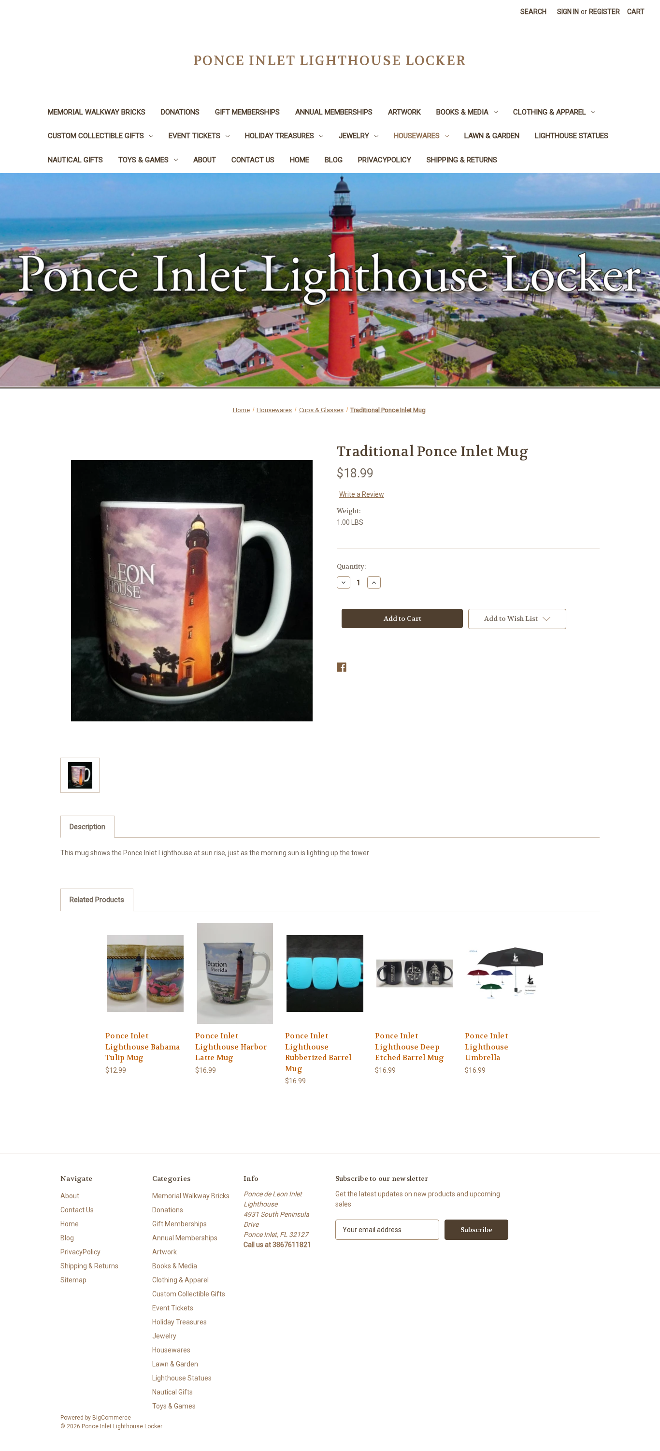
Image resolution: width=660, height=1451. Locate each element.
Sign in (568, 11)
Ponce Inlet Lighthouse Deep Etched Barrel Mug (409, 1047)
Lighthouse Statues (571, 135)
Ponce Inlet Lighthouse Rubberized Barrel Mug (318, 1052)
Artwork (404, 112)
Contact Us (252, 160)
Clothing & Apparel (549, 112)
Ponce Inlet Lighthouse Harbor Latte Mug (231, 1047)
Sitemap (73, 1280)
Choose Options (325, 981)
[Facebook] (341, 667)
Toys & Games (143, 160)
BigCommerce (111, 1417)
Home (299, 160)
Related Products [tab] (97, 899)
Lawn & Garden (491, 135)
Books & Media (462, 112)
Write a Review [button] (361, 494)
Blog (334, 160)
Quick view (145, 965)
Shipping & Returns (462, 160)
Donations (180, 112)
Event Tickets (194, 135)
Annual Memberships (334, 112)
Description (87, 826)
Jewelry (354, 135)
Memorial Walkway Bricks (96, 112)
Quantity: (351, 566)
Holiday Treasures (279, 135)
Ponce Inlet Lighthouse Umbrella (487, 1047)
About (204, 160)
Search (533, 11)
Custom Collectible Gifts (96, 135)
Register (604, 11)
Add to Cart (145, 981)
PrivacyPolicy (384, 160)
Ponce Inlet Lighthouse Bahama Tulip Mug (142, 1047)
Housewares (417, 135)
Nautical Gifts (75, 160)
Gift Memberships (247, 112)
